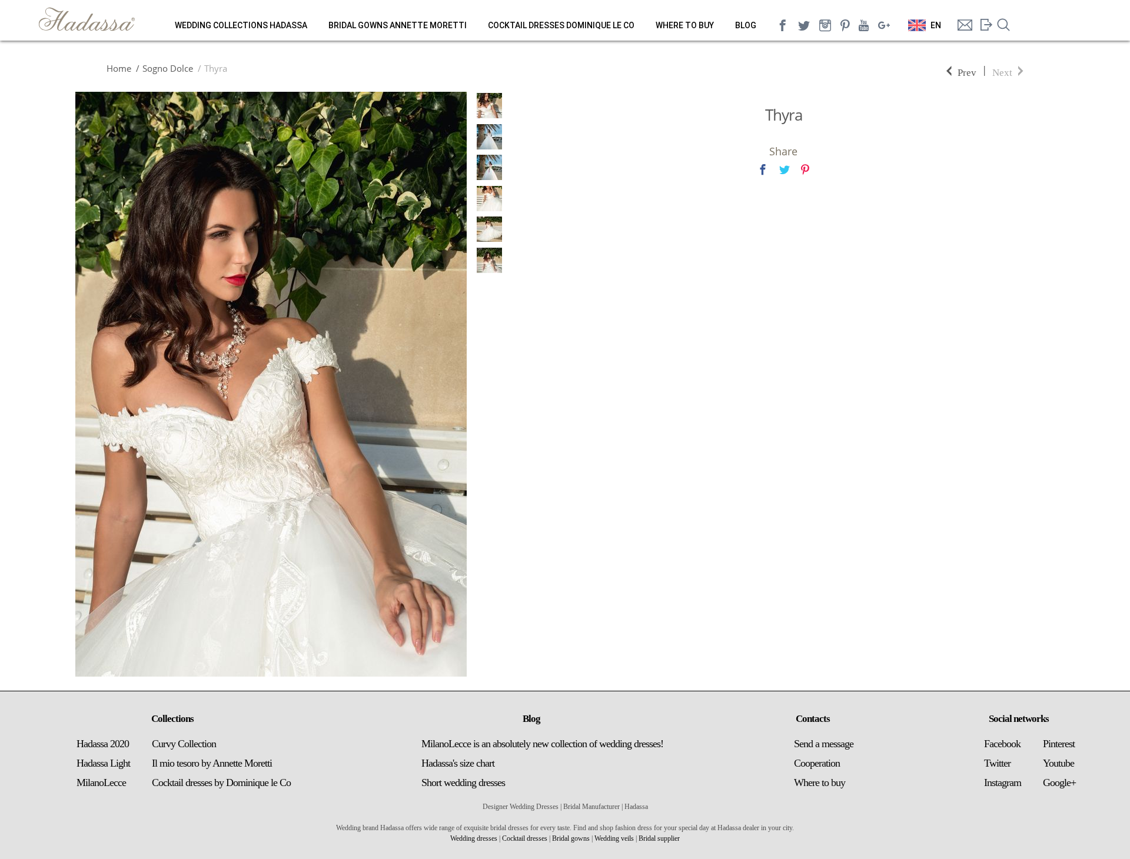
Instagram (1002, 782)
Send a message (823, 744)
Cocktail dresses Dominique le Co (561, 25)
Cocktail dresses (524, 838)
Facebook (1002, 744)
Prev (967, 71)
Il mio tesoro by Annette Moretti (212, 763)
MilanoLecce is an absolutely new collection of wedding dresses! (542, 744)
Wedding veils (614, 838)
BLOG (745, 25)
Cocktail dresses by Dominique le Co (221, 782)
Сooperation (817, 763)
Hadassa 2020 (103, 744)
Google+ (1059, 782)
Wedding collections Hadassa (241, 25)
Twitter (997, 763)
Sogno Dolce (167, 68)
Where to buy (685, 25)
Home (119, 68)
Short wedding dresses (463, 782)
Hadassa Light (103, 763)
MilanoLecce (101, 782)
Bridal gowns (571, 838)
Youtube (1058, 763)
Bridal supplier (659, 838)
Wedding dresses (473, 838)
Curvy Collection (184, 744)
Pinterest (1059, 744)
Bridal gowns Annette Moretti (397, 25)
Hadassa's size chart (457, 763)
